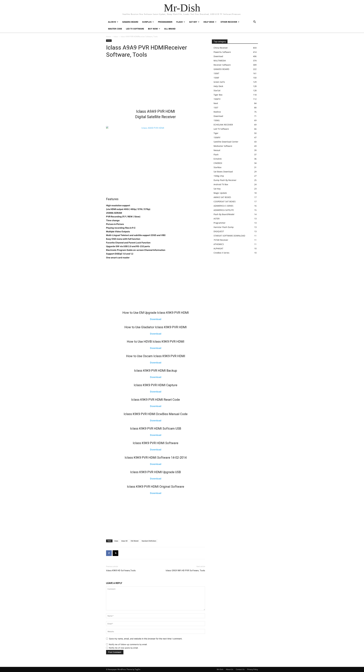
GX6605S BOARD (130, 21)
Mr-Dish (220, 669)
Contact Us (240, 669)
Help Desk (208, 21)
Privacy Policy (252, 669)
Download (155, 319)
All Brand (169, 28)
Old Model (134, 541)
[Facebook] (109, 553)
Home (108, 36)
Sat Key (193, 21)
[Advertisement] (155, 84)
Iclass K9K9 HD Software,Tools (121, 570)
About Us (229, 669)
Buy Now (153, 28)
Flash (179, 21)
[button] (254, 22)
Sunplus (147, 21)
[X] (115, 553)
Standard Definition (149, 541)
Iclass (116, 36)
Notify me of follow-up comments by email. (128, 644)
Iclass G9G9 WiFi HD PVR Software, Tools (185, 570)
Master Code (115, 28)
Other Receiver (229, 21)
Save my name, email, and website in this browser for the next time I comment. (145, 638)
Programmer (165, 21)
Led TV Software (135, 28)
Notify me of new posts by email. (123, 648)
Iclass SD (124, 541)
